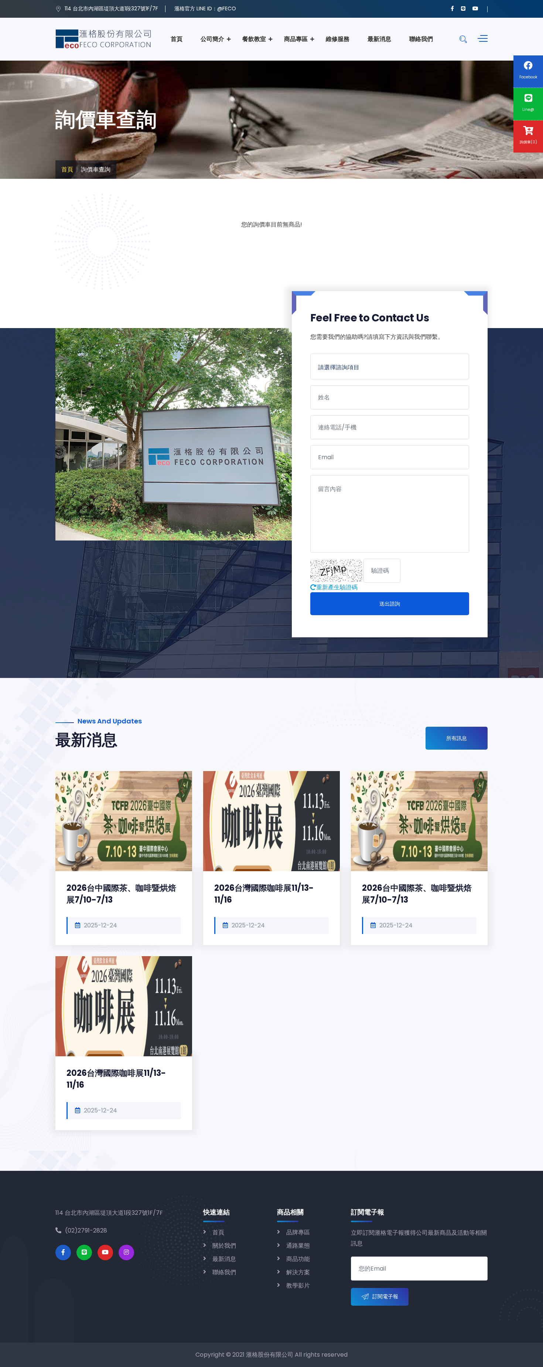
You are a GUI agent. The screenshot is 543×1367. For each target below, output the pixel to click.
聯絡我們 (421, 39)
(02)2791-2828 (86, 1230)
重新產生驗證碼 (337, 587)
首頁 (176, 39)
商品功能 (298, 1259)
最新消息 (379, 39)
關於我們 (224, 1245)
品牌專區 (298, 1232)
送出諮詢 (389, 603)
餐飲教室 (254, 39)
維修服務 (337, 39)
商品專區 (296, 39)
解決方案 (298, 1272)
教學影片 (298, 1285)
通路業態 (298, 1245)
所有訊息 (456, 738)
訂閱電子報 (385, 1296)
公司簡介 (212, 39)
